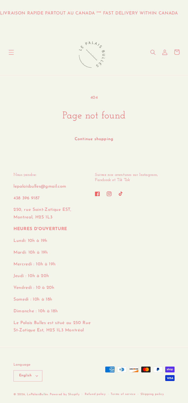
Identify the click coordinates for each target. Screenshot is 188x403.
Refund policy (95, 394)
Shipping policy (152, 394)
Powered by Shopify (65, 394)
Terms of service (123, 394)
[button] (11, 52)
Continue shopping (94, 139)
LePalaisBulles (37, 394)
